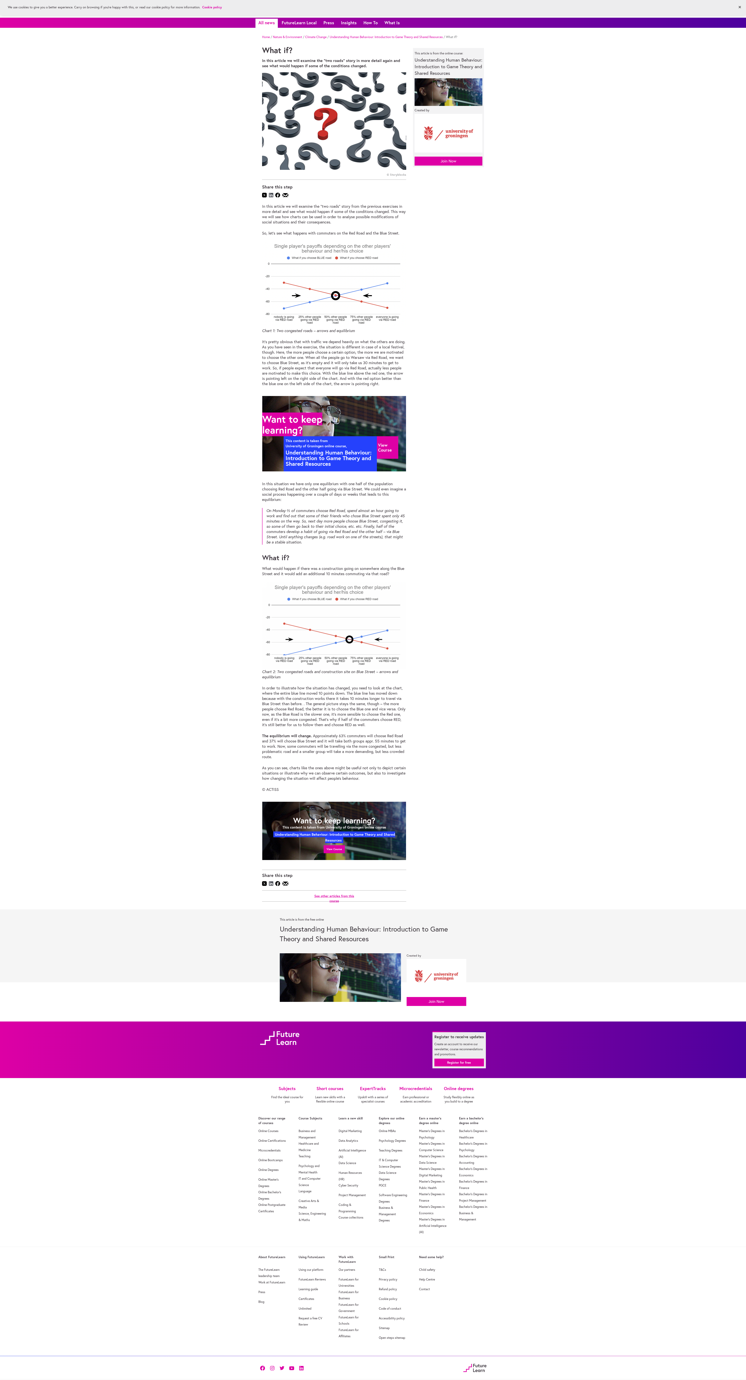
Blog (261, 1302)
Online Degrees (268, 1170)
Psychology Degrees (392, 1141)
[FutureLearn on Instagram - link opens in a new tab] (272, 1368)
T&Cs (382, 1270)
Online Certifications (272, 1141)
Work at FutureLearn (271, 1282)
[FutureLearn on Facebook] (263, 1368)
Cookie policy (388, 1299)
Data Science (347, 1163)
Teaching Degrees (390, 1150)
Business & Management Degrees (387, 1214)
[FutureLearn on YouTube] (291, 1368)
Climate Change (316, 37)
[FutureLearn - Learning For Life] (474, 1367)
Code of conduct (390, 1308)
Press (328, 22)
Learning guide (308, 1289)
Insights (349, 22)
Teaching (304, 1156)
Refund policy (388, 1289)
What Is (392, 22)
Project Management (352, 1195)
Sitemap (384, 1328)
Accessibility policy (392, 1318)
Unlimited (305, 1308)
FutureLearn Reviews (312, 1279)
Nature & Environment (287, 37)
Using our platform (311, 1270)
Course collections (351, 1217)
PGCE (382, 1185)
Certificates (306, 1299)
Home (266, 37)
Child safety (427, 1270)
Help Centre (427, 1279)
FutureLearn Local (299, 22)
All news (266, 22)
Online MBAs (387, 1131)
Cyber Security (348, 1185)
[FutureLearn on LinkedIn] (301, 1368)
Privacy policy (388, 1279)
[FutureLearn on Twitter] (282, 1368)
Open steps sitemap (392, 1338)
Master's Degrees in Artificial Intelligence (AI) (432, 1225)
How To (370, 22)
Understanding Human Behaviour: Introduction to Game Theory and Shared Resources (386, 37)
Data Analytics (348, 1141)
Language (305, 1191)
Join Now (448, 161)
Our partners (347, 1270)
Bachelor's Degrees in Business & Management (473, 1213)
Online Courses (268, 1131)
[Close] (740, 7)
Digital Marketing (350, 1131)
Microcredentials (269, 1150)
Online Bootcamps (270, 1160)
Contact (424, 1289)
